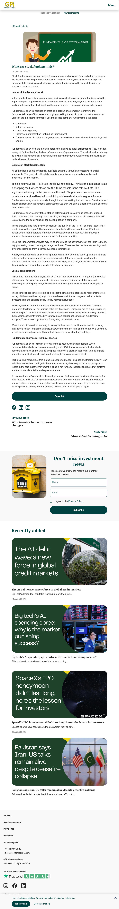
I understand (21, 904)
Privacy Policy (75, 501)
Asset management (12, 822)
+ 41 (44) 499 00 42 (12, 849)
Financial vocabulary (50, 13)
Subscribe (78, 510)
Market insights (71, 13)
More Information (42, 904)
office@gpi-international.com (16, 853)
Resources (8, 836)
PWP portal (8, 829)
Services (7, 815)
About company (10, 842)
